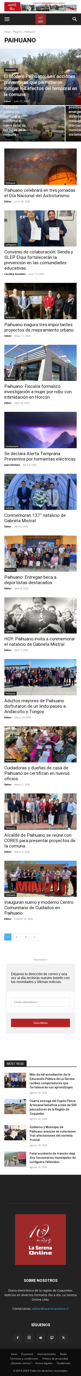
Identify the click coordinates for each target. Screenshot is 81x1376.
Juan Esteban (12, 464)
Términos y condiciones (24, 1358)
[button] (7, 19)
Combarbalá (12, 446)
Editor (7, 201)
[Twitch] (52, 1338)
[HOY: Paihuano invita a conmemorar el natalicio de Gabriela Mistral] (40, 615)
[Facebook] (17, 1338)
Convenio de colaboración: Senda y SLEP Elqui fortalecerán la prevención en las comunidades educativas (38, 260)
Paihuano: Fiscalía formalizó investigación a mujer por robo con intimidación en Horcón (38, 392)
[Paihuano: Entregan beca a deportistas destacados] (40, 553)
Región (17, 32)
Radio (63, 1354)
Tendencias (63, 1363)
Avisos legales (43, 1363)
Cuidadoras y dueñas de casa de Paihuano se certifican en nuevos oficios (37, 773)
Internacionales (46, 1354)
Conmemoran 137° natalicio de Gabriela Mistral (35, 518)
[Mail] (40, 1338)
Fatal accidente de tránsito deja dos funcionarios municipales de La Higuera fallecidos (53, 1158)
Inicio (7, 32)
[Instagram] (29, 1338)
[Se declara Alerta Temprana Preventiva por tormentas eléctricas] (40, 430)
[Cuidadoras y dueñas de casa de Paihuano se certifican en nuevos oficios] (40, 744)
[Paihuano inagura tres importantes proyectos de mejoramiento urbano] (40, 301)
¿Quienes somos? (21, 1363)
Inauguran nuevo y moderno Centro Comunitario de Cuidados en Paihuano (38, 908)
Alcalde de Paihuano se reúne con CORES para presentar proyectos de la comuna (39, 841)
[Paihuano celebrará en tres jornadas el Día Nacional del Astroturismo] (40, 166)
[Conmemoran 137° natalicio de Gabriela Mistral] (40, 492)
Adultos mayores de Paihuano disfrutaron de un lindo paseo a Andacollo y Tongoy (35, 706)
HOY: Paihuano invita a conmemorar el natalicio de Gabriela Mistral (39, 641)
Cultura (9, 507)
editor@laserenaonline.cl (50, 1309)
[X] (63, 1338)
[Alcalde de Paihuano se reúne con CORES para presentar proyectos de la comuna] (40, 811)
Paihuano (10, 70)
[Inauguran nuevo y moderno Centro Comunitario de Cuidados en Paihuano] (40, 879)
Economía (27, 1354)
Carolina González (14, 274)
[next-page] (34, 937)
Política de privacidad (55, 1358)
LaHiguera (11, 244)
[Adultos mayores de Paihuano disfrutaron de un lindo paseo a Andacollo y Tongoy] (40, 677)
